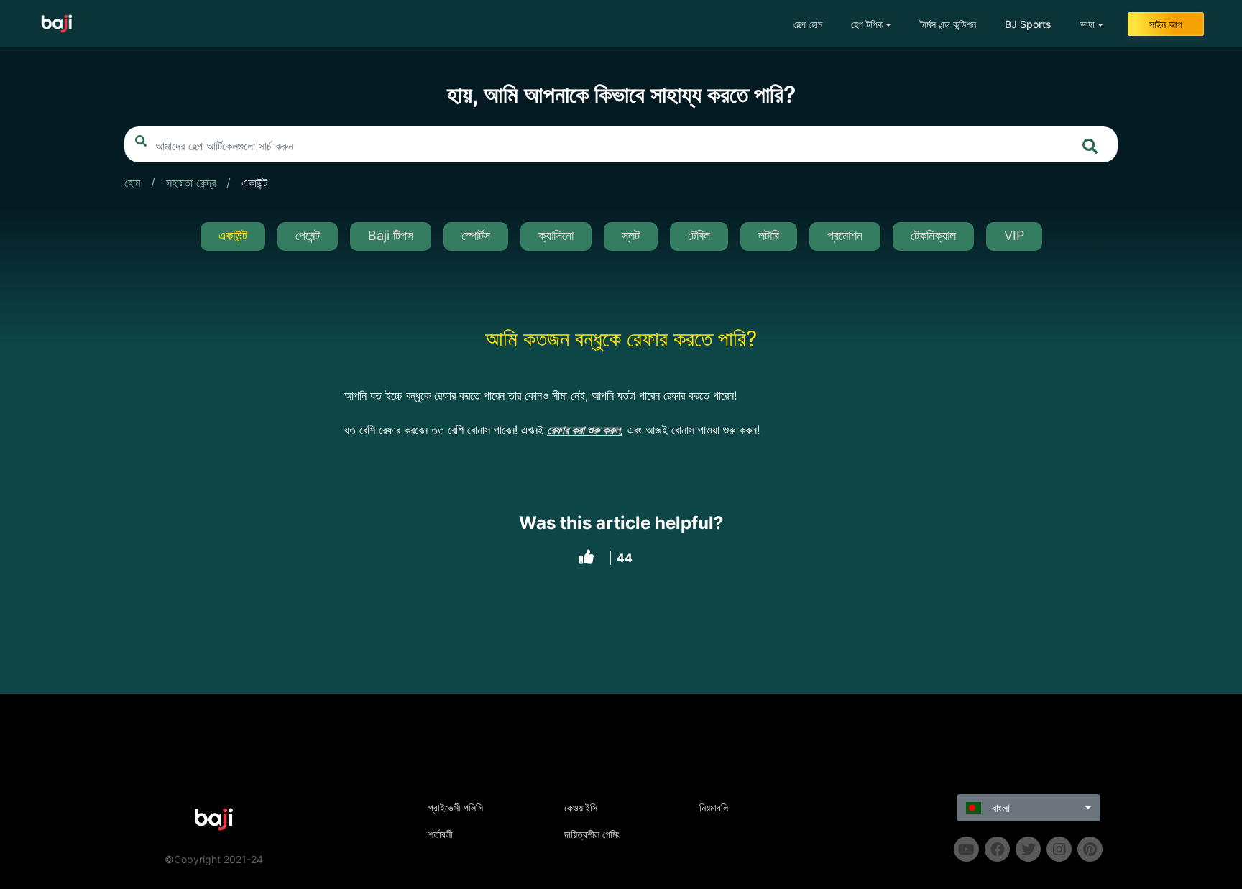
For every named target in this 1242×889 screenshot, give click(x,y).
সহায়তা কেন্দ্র (191, 182)
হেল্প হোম (808, 24)
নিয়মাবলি (713, 807)
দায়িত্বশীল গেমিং (592, 834)
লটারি (768, 235)
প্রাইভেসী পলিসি (455, 807)
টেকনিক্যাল (933, 235)
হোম (132, 182)
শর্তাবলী (440, 834)
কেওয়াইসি (580, 807)
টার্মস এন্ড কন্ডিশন (948, 24)
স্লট (631, 235)
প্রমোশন (844, 235)
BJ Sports (1028, 24)
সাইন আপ (1165, 24)
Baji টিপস (390, 235)
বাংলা (999, 808)
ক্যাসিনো (556, 235)
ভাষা (1087, 24)
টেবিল (699, 235)
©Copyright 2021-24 (214, 859)
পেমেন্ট (307, 235)
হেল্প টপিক (867, 24)
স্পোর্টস (475, 235)
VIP (1014, 235)
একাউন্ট (254, 182)
